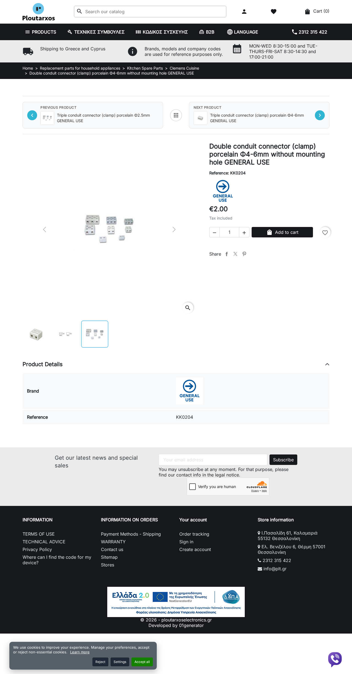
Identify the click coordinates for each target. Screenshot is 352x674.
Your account (193, 519)
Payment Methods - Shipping (131, 534)
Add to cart (282, 232)
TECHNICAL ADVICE (44, 541)
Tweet (235, 254)
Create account (195, 549)
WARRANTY (113, 541)
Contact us (112, 549)
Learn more (80, 652)
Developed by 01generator (176, 625)
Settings (120, 662)
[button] (245, 12)
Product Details (43, 364)
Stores (107, 565)
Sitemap (109, 557)
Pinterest (244, 254)
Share (226, 254)
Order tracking (194, 534)
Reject (100, 662)
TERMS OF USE (39, 534)
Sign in (186, 541)
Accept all (142, 662)
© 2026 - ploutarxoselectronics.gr (176, 620)
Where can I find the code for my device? (57, 559)
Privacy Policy (37, 549)
